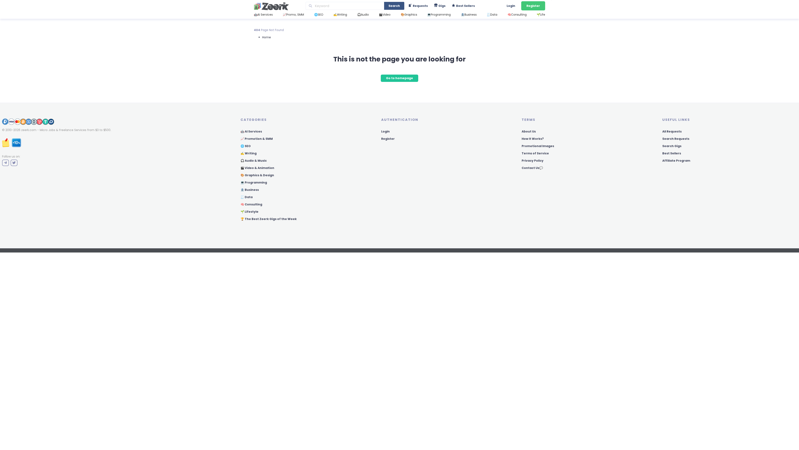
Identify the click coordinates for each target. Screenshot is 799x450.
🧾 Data (247, 197)
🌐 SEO (246, 146)
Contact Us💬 (532, 168)
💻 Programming (254, 182)
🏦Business (469, 14)
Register (533, 6)
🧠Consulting (517, 14)
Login (511, 6)
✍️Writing (340, 14)
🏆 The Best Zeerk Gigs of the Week (269, 219)
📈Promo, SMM (293, 14)
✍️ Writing (249, 153)
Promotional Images (538, 146)
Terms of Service (535, 153)
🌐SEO (318, 14)
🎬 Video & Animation (257, 168)
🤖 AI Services (251, 131)
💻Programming (439, 14)
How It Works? (533, 139)
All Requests (672, 131)
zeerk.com (28, 130)
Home (266, 37)
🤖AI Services (263, 14)
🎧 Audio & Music (254, 161)
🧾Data (492, 14)
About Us (529, 131)
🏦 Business (250, 190)
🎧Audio (363, 14)
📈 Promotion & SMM (257, 139)
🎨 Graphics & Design (257, 175)
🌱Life (541, 14)
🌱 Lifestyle (249, 212)
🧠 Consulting (251, 204)
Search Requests (675, 139)
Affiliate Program (676, 161)
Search (394, 6)
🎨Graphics (409, 14)
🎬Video (385, 14)
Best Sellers (671, 153)
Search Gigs (671, 146)
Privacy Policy (532, 161)
